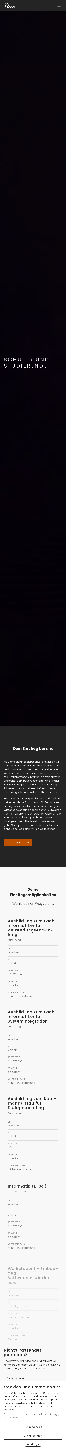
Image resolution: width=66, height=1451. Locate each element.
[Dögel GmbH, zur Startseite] (10, 5)
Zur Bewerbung (15, 1378)
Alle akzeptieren (33, 1436)
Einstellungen (33, 1444)
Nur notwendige (33, 1426)
